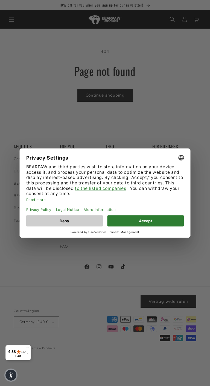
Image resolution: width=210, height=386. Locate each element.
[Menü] (27, 348)
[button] (11, 375)
